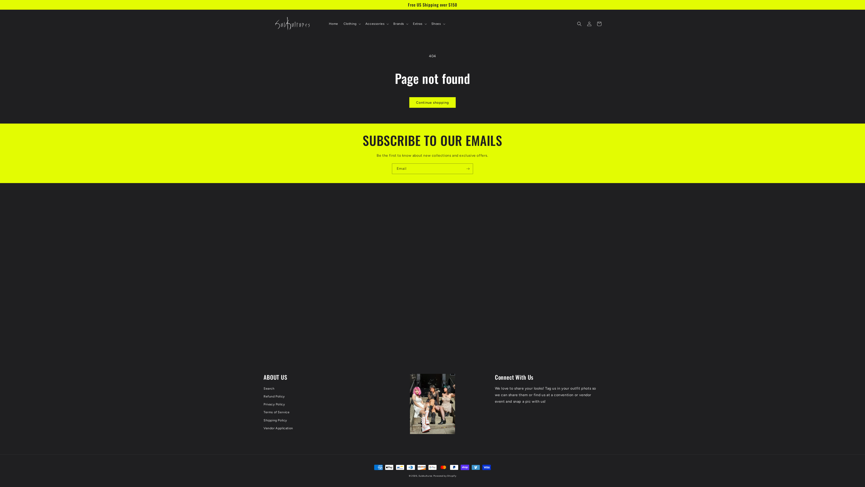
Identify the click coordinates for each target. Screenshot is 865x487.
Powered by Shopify (444, 475)
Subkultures (425, 475)
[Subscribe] (468, 168)
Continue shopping (432, 103)
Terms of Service (277, 412)
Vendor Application (278, 428)
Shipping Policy (275, 420)
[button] (352, 24)
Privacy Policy (274, 404)
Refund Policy (274, 396)
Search (269, 389)
